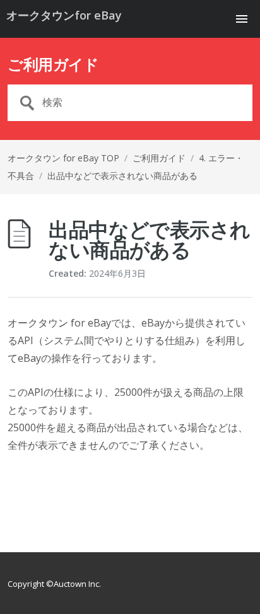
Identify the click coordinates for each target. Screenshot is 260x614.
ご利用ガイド (159, 158)
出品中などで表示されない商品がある (122, 176)
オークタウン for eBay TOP (63, 158)
